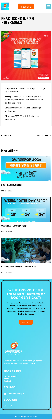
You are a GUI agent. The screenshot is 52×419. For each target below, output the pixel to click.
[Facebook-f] (5, 406)
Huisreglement (10, 376)
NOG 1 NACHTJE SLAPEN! (12, 185)
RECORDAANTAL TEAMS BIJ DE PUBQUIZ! (18, 266)
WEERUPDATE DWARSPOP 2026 (15, 225)
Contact (7, 381)
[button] (48, 6)
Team (6, 378)
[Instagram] (10, 406)
